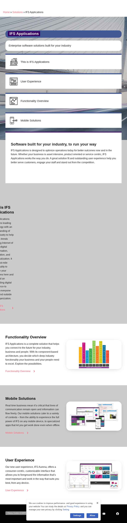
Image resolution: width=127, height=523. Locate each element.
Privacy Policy (73, 506)
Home (6, 12)
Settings (77, 515)
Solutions (17, 12)
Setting (66, 509)
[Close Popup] (97, 503)
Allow (92, 515)
